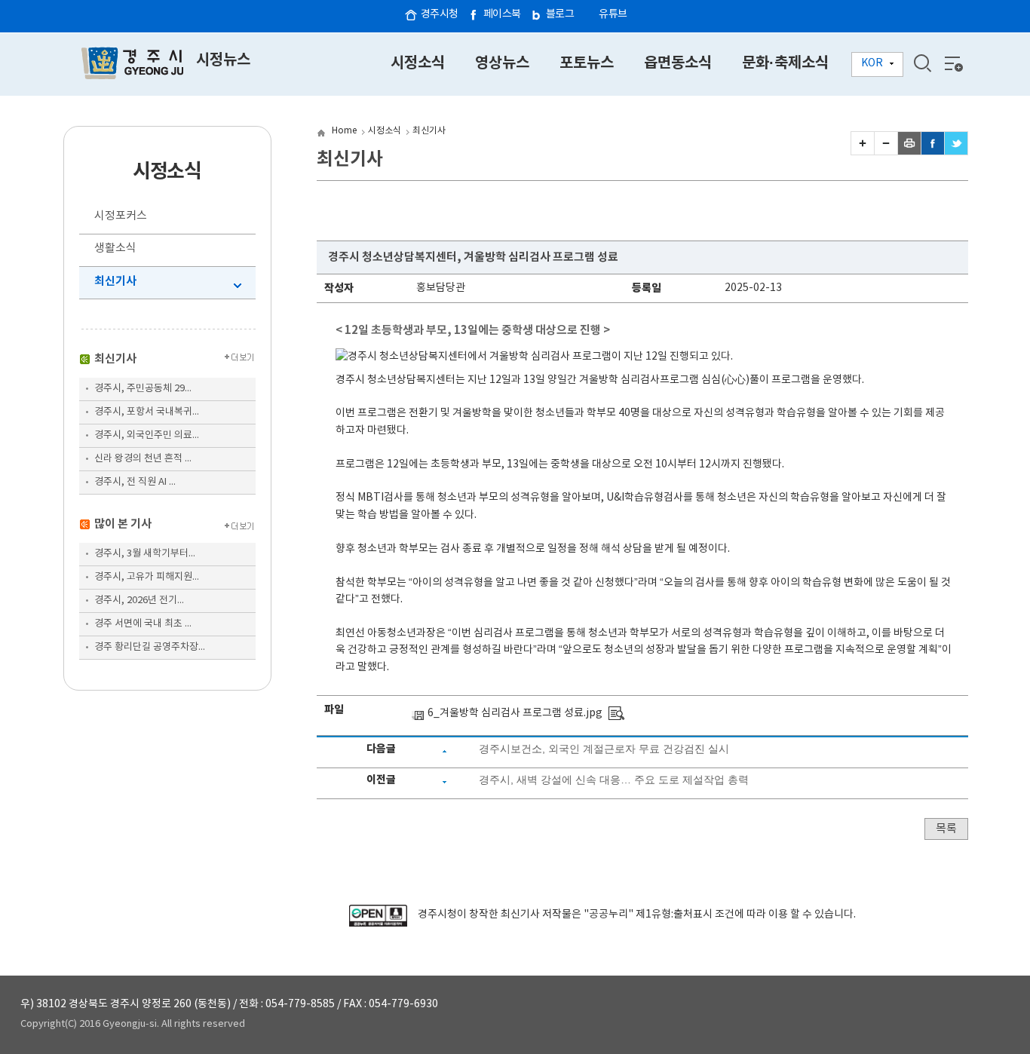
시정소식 (384, 131)
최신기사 (115, 281)
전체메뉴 (952, 63)
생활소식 (115, 248)
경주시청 (439, 14)
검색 (922, 63)
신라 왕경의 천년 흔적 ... (143, 458)
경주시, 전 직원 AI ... (135, 482)
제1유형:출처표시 (674, 914)
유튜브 (613, 14)
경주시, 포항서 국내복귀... (146, 412)
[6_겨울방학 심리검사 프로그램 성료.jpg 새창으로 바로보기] (616, 713)
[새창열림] (378, 924)
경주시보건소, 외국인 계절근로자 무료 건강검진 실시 (604, 749)
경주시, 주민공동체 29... (143, 388)
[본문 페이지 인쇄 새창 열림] (909, 152)
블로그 (560, 14)
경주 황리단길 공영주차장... (149, 647)
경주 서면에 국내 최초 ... (143, 624)
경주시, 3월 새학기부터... (144, 553)
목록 (946, 829)
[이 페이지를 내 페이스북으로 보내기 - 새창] (932, 152)
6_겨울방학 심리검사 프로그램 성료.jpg (515, 713)
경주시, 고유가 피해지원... (146, 577)
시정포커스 (120, 216)
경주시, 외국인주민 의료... (146, 435)
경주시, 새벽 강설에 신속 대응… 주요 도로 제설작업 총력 (614, 780)
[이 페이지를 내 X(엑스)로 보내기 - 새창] (956, 152)
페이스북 (502, 14)
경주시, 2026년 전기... (139, 600)
